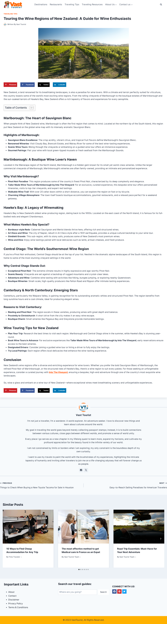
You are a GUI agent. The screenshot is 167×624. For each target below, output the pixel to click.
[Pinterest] (119, 591)
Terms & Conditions (18, 607)
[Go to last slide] (6, 538)
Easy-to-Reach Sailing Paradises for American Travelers (138, 485)
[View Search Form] (161, 4)
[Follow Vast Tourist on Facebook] (81, 470)
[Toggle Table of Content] (30, 108)
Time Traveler (14, 557)
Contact (12, 596)
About (11, 592)
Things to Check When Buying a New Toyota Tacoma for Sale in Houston (37, 485)
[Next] (160, 538)
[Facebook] (114, 591)
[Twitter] (124, 591)
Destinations (40, 4)
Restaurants (56, 4)
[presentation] (28, 526)
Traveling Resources (92, 4)
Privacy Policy (15, 603)
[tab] (79, 569)
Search (103, 592)
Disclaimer (13, 599)
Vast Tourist (21, 24)
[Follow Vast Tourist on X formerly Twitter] (86, 470)
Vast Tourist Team (71, 557)
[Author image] (5, 24)
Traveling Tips (72, 4)
